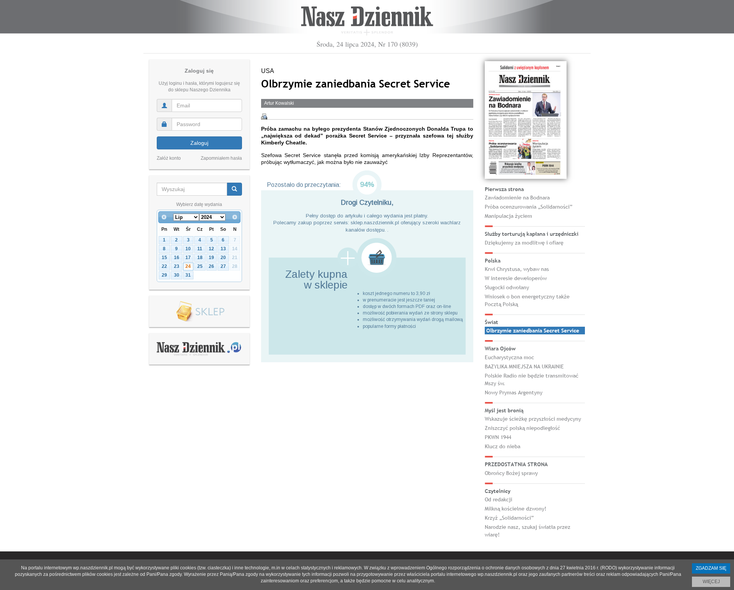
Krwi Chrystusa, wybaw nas (517, 269)
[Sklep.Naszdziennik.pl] (199, 311)
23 (176, 266)
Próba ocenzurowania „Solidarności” (528, 206)
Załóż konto (169, 158)
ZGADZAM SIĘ (711, 568)
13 (223, 248)
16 (176, 257)
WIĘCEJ (711, 581)
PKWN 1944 (498, 437)
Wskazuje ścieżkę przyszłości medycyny (533, 418)
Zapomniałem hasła (221, 158)
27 (223, 266)
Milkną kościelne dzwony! (515, 508)
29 (164, 275)
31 (188, 275)
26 (211, 266)
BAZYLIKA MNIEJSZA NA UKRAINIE (524, 366)
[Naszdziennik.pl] (199, 348)
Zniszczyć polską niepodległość (522, 428)
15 (164, 257)
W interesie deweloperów (516, 278)
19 (211, 257)
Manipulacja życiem (508, 215)
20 (223, 257)
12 (211, 248)
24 (188, 266)
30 (176, 275)
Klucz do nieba (502, 446)
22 (164, 266)
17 (188, 257)
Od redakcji (498, 499)
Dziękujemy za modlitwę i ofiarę (524, 242)
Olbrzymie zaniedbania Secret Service (532, 330)
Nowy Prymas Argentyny (513, 392)
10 (188, 248)
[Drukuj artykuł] (264, 116)
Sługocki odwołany (507, 287)
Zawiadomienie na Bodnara (517, 197)
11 (199, 248)
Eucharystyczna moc (509, 357)
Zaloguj (199, 143)
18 (200, 257)
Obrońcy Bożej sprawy (511, 473)
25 (200, 266)
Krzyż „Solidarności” (509, 517)
